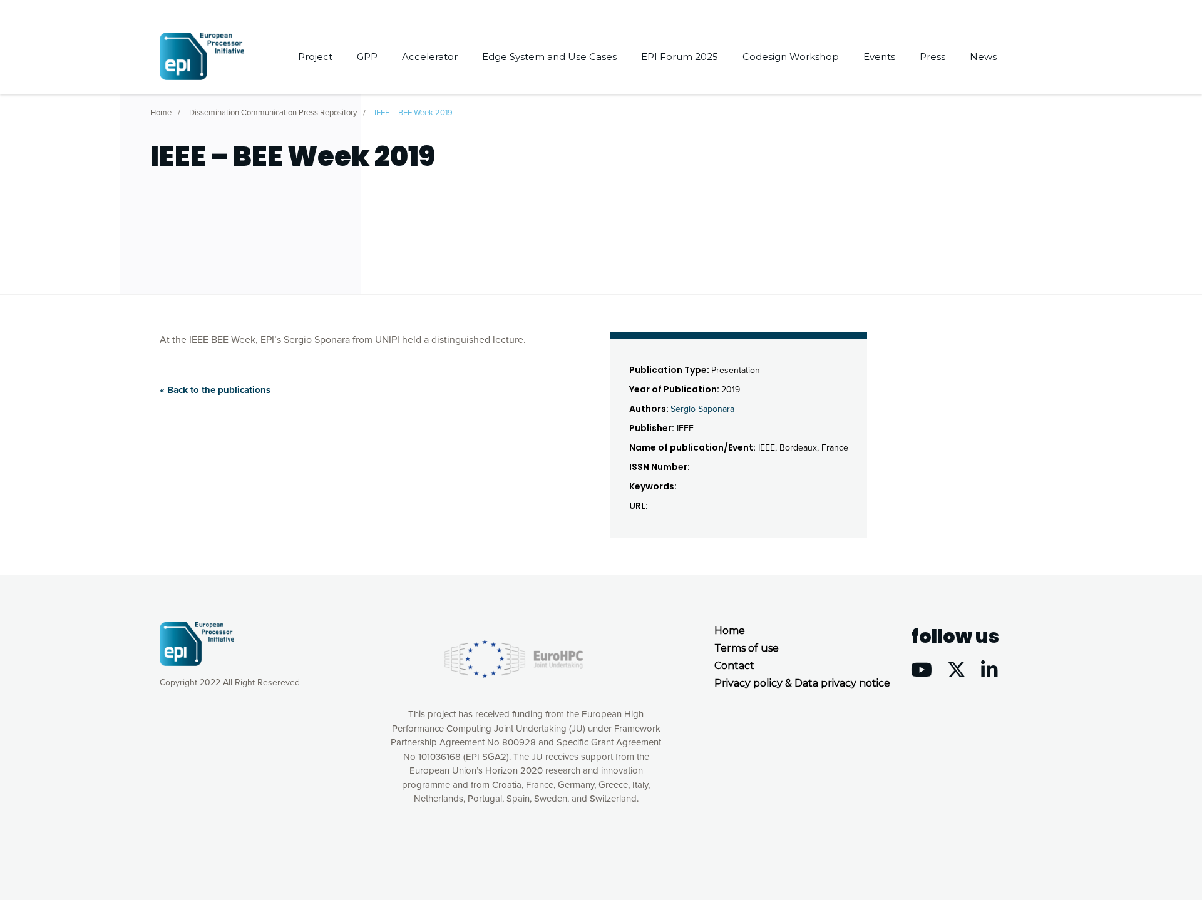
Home (161, 113)
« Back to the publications (215, 390)
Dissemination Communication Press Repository (273, 113)
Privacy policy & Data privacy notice (802, 683)
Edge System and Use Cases (549, 57)
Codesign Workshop (790, 57)
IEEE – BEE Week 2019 (413, 113)
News (983, 57)
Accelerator (430, 57)
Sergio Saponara (702, 409)
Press (932, 57)
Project (315, 57)
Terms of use (746, 648)
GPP (367, 57)
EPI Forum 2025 (679, 57)
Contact (734, 666)
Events (879, 57)
